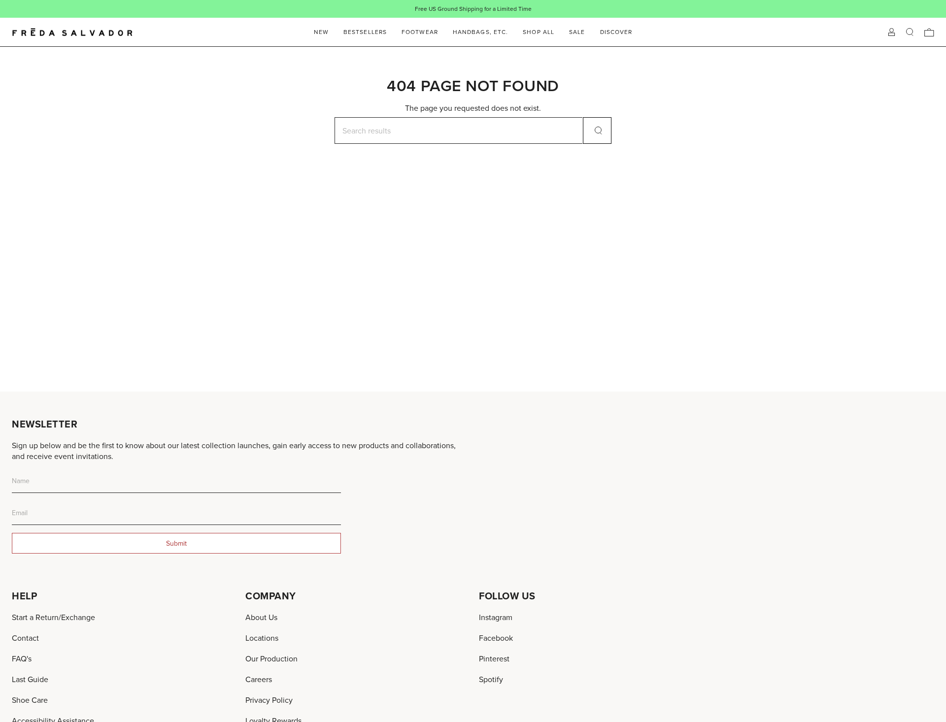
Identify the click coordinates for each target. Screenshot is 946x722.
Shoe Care (30, 699)
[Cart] (929, 32)
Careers (258, 679)
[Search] (597, 130)
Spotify (491, 679)
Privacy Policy (269, 699)
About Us (261, 617)
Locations (261, 637)
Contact (25, 637)
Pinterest (494, 658)
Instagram (495, 617)
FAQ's (22, 658)
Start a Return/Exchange (53, 617)
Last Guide (30, 679)
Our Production (271, 658)
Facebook (496, 637)
